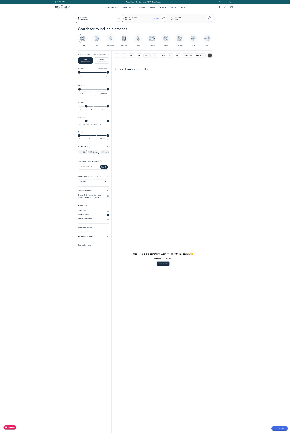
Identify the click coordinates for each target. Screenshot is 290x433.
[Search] (219, 7)
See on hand (102, 69)
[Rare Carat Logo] (62, 8)
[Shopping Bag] (231, 7)
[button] (93, 147)
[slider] (93, 72)
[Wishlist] (225, 7)
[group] (93, 215)
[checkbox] (108, 211)
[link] (59, 2)
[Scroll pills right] (210, 55)
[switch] (107, 196)
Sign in (231, 2)
